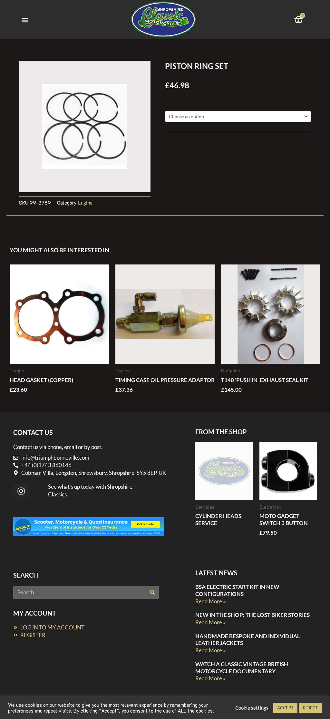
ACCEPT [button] (285, 707)
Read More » (210, 601)
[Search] (152, 592)
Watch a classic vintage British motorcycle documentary (241, 668)
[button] (24, 19)
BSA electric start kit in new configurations (237, 590)
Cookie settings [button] (251, 708)
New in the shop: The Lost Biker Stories (252, 614)
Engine (85, 203)
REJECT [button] (310, 707)
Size (170, 102)
